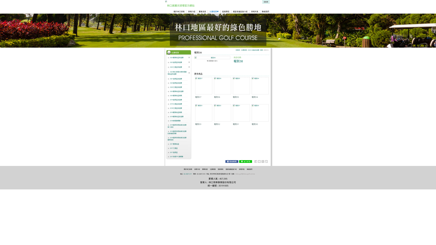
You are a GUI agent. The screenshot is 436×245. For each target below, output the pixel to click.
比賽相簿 (244, 50)
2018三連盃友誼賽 (176, 108)
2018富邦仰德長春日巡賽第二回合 (177, 126)
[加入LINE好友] (245, 161)
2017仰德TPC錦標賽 (176, 157)
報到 (261, 50)
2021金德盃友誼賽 (176, 79)
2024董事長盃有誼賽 (176, 57)
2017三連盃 (174, 148)
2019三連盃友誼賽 (176, 104)
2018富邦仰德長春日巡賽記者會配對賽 (177, 132)
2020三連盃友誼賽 (176, 87)
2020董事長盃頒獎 (176, 95)
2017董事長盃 (174, 144)
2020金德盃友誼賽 (176, 83)
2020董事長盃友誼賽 (176, 91)
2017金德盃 (174, 152)
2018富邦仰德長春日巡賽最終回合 (177, 139)
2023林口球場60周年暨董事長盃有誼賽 (177, 73)
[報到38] (212, 57)
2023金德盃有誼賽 (176, 62)
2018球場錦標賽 (175, 121)
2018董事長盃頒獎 (176, 112)
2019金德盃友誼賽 (176, 100)
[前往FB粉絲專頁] (231, 161)
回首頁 (238, 50)
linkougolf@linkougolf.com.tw (245, 174)
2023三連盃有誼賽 (253, 50)
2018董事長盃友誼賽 (176, 116)
